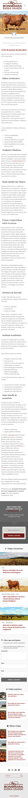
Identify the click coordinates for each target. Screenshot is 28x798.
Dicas (3, 567)
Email (2, 671)
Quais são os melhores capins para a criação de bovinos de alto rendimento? (14, 627)
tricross (4, 467)
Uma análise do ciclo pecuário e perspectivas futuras (16, 704)
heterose (19, 446)
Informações (9, 622)
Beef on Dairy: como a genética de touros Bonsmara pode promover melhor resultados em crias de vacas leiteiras (17, 715)
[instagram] (12, 770)
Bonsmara (12, 435)
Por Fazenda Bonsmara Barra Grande (14, 38)
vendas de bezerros (18, 161)
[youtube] (16, 770)
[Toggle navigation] (25, 5)
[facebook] (9, 770)
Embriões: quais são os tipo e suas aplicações (16, 695)
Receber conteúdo (14, 535)
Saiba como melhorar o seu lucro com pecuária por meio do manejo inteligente (14, 599)
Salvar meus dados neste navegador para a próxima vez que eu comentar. (13, 647)
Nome (2, 663)
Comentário (4, 651)
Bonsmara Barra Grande (8, 594)
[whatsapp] (19, 770)
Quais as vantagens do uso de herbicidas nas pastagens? (13, 571)
